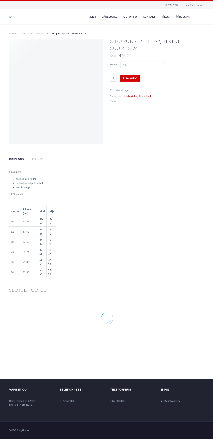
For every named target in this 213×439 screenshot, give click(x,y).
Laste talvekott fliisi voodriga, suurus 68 (93, 337)
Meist (92, 16)
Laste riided (27, 33)
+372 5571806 (171, 4)
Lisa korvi (130, 78)
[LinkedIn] (139, 101)
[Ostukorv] (203, 17)
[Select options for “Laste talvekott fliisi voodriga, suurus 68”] (81, 347)
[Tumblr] (134, 101)
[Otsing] (195, 17)
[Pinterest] (129, 101)
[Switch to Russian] (183, 17)
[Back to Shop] (199, 40)
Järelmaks (109, 16)
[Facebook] (119, 101)
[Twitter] (124, 101)
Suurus (113, 64)
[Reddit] (144, 101)
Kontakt (149, 16)
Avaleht (13, 33)
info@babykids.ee (195, 4)
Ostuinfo (130, 16)
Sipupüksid (42, 33)
